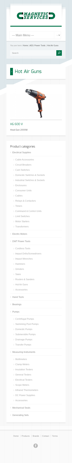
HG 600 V (16, 124)
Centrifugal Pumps (24, 319)
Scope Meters (22, 385)
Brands (36, 436)
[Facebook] (35, 446)
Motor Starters (22, 221)
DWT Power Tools (21, 241)
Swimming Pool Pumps (27, 324)
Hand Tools (18, 297)
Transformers (22, 226)
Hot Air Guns (53, 45)
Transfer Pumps (23, 344)
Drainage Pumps (23, 339)
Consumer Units (23, 190)
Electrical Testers (23, 380)
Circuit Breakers (23, 165)
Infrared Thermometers (26, 390)
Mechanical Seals (21, 408)
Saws (18, 274)
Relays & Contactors (25, 201)
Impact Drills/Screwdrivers (28, 253)
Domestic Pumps (23, 329)
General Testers (23, 374)
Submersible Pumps (25, 334)
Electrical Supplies (21, 152)
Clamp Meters (22, 364)
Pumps (15, 312)
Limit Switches (22, 216)
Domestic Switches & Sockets (30, 175)
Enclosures (21, 185)
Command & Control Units (28, 211)
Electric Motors (19, 234)
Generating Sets (20, 415)
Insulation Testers (24, 369)
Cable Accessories (24, 159)
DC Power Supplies (25, 395)
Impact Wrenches (24, 259)
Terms (55, 436)
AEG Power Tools (37, 45)
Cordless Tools (22, 248)
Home (25, 45)
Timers (18, 206)
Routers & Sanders (24, 279)
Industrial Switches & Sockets (30, 180)
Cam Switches (22, 170)
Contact (45, 436)
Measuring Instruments (23, 352)
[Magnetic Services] (36, 21)
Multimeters (21, 359)
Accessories (21, 289)
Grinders (19, 269)
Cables (19, 195)
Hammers (20, 264)
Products (26, 436)
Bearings (16, 304)
